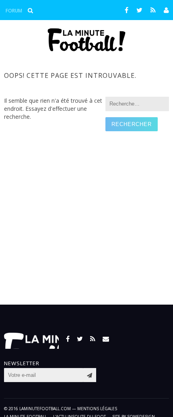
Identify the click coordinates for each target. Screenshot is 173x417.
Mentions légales (97, 408)
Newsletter (21, 363)
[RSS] (153, 10)
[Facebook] (126, 10)
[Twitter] (139, 10)
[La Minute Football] (86, 49)
